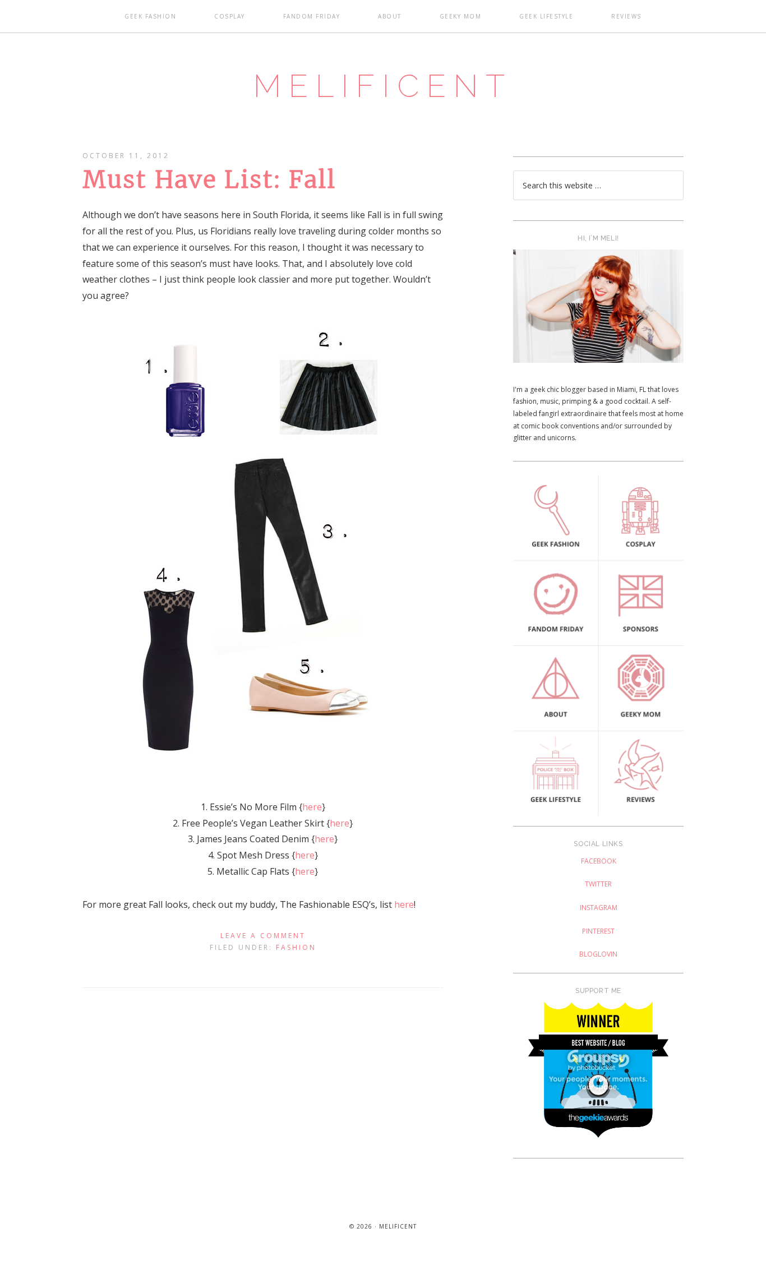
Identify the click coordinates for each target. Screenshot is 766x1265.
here (312, 807)
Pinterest (598, 931)
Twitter (598, 884)
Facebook (598, 861)
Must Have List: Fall (209, 179)
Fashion (296, 947)
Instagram (598, 907)
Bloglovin (598, 954)
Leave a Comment (263, 935)
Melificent (383, 85)
